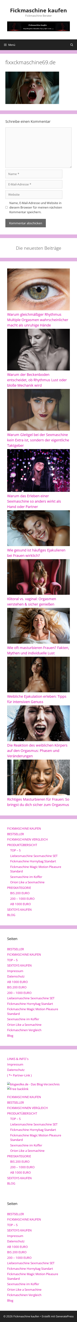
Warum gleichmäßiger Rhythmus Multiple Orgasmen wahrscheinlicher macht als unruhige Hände (37, 320)
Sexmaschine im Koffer (26, 877)
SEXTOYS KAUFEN (19, 909)
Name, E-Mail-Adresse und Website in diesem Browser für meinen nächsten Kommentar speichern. (35, 207)
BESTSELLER (15, 834)
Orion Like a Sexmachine (27, 882)
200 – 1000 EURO (22, 899)
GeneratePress (65, 1316)
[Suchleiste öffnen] (71, 44)
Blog (10, 1035)
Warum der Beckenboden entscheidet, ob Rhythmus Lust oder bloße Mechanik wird (37, 380)
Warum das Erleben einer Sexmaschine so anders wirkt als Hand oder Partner (34, 501)
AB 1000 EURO (20, 904)
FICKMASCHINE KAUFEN (24, 828)
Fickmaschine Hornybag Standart (33, 861)
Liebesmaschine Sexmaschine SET (33, 856)
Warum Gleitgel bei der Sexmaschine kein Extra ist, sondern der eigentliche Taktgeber (38, 440)
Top (73, 1317)
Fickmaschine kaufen (38, 10)
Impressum (15, 971)
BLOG (11, 915)
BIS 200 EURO (20, 893)
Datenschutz (16, 976)
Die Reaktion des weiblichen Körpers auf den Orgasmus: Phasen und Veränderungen (37, 750)
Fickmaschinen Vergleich (24, 1030)
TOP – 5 (15, 850)
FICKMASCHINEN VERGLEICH (27, 839)
